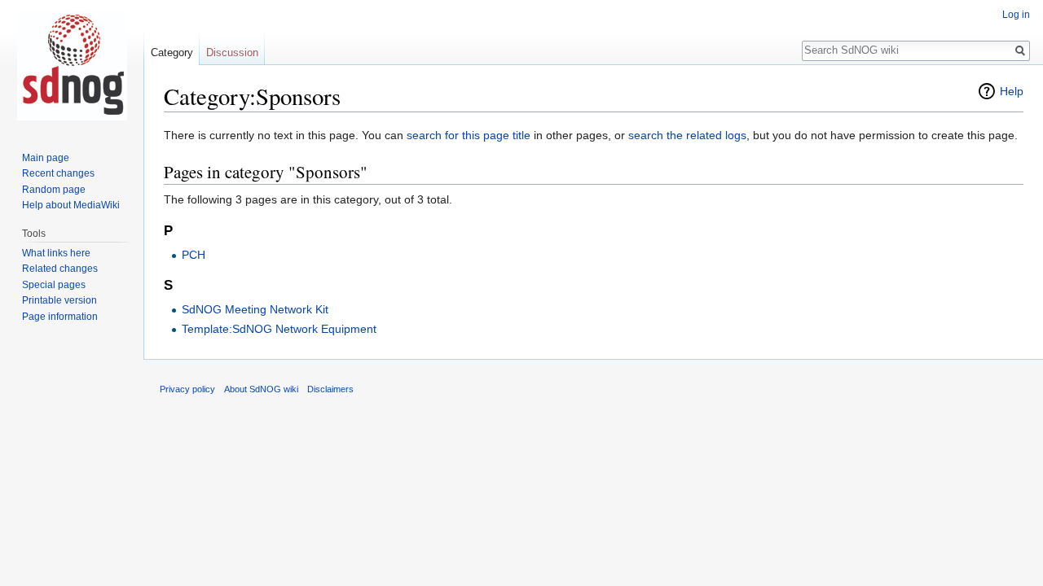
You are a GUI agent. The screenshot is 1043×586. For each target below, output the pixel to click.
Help (1011, 91)
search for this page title (468, 135)
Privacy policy (187, 389)
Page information (60, 316)
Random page (54, 189)
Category (172, 52)
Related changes (60, 268)
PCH (193, 254)
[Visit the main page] (72, 65)
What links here (56, 253)
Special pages (54, 285)
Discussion (232, 52)
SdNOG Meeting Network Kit (255, 309)
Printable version (59, 300)
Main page (45, 158)
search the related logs (687, 135)
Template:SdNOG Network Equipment (279, 328)
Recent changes (58, 173)
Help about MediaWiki (71, 205)
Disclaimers (330, 389)
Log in (1016, 14)
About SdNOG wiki (261, 389)
